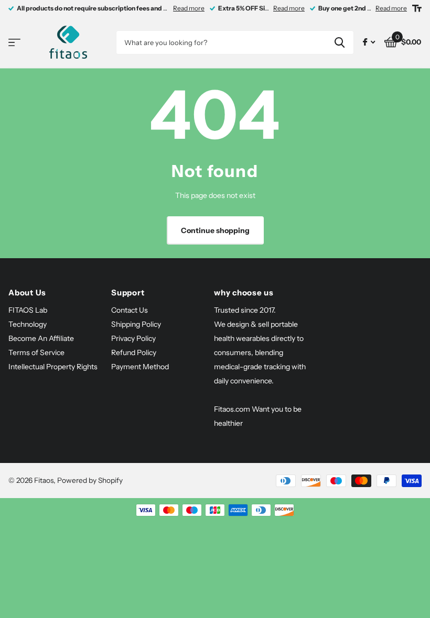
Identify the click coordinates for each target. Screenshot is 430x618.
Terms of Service (36, 352)
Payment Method (140, 366)
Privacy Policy (133, 338)
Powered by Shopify (90, 480)
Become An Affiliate (41, 338)
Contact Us (129, 310)
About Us (27, 292)
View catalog (14, 42)
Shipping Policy (136, 324)
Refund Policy (133, 352)
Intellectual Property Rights (53, 366)
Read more (189, 8)
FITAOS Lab (27, 310)
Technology (27, 324)
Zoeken (339, 42)
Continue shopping (215, 230)
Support (127, 292)
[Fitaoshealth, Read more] (368, 42)
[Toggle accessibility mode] (417, 8)
